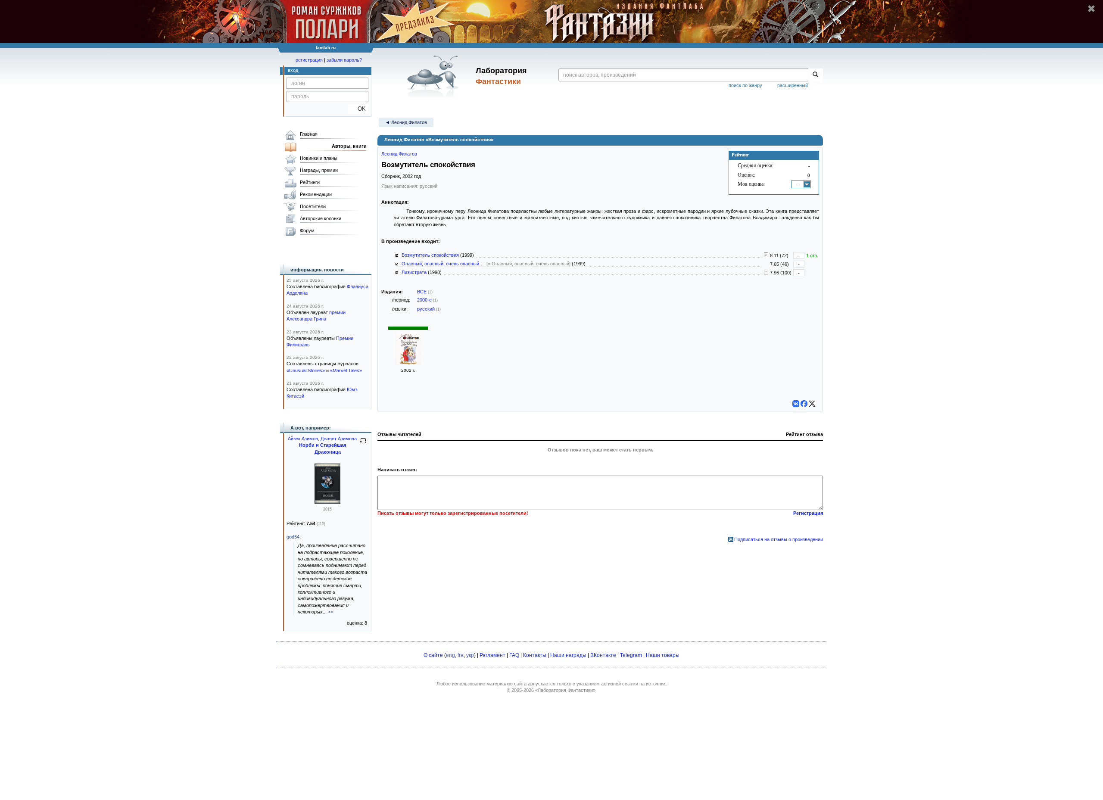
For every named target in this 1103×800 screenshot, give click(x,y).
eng (450, 655)
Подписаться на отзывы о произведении (778, 539)
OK (358, 109)
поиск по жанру (745, 85)
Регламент (492, 655)
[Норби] (327, 501)
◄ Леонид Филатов (406, 122)
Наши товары (662, 655)
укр (470, 655)
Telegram (631, 655)
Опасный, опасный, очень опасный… (443, 263)
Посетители (313, 206)
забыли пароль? (344, 59)
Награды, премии (319, 170)
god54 (293, 536)
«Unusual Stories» (306, 370)
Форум (307, 230)
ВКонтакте (603, 655)
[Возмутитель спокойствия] (408, 363)
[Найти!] (815, 74)
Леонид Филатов (399, 153)
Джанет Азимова (339, 438)
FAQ (514, 655)
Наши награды (568, 655)
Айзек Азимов (303, 438)
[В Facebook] (804, 403)
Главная (309, 134)
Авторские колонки (320, 218)
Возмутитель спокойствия (430, 255)
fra (461, 655)
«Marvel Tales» (346, 370)
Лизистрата (414, 272)
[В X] (812, 403)
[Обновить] (363, 444)
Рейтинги (310, 182)
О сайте (433, 655)
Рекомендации (316, 194)
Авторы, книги (349, 146)
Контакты (534, 655)
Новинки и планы (318, 158)
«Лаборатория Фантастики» (565, 690)
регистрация (309, 59)
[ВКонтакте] (795, 403)
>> (330, 611)
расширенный (792, 85)
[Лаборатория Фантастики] (434, 76)
